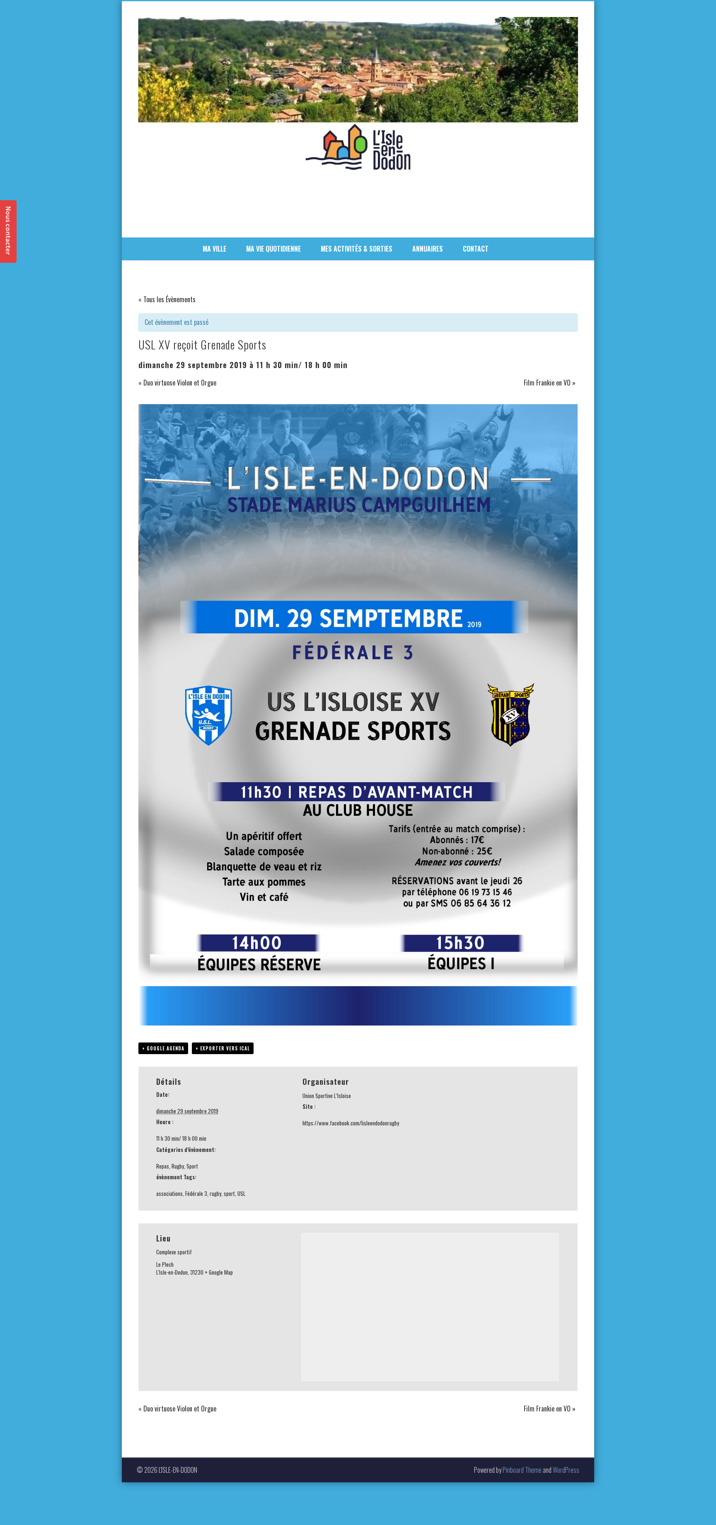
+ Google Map (219, 1272)
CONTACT (476, 249)
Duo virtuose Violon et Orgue (177, 383)
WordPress (566, 1470)
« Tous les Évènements (167, 299)
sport (229, 1193)
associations (169, 1193)
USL (241, 1193)
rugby (215, 1193)
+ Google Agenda (163, 1048)
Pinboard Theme (522, 1470)
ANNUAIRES (427, 249)
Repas (162, 1166)
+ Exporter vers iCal (223, 1048)
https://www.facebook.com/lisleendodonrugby (350, 1123)
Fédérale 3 (196, 1193)
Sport (192, 1166)
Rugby (178, 1166)
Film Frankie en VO (550, 383)
